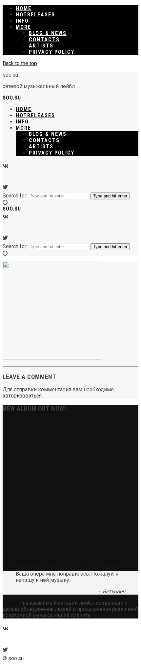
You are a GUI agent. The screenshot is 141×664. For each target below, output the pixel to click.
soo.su (12, 98)
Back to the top (20, 63)
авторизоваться (22, 396)
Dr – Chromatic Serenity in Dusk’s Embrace (63, 561)
